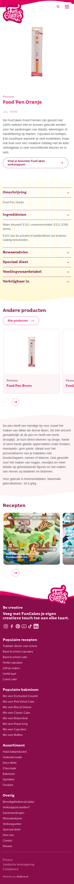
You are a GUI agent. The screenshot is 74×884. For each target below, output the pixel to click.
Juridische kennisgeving (18, 864)
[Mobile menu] (66, 6)
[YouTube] (24, 626)
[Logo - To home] (58, 596)
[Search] (58, 6)
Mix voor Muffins (13, 734)
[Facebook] (12, 626)
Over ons (8, 835)
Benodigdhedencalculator (18, 801)
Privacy (8, 859)
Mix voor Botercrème (15, 718)
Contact (7, 840)
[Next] (15, 402)
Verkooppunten (12, 823)
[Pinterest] (18, 626)
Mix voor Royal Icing (15, 723)
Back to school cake (15, 657)
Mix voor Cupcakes (14, 729)
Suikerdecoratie (12, 757)
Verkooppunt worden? (16, 807)
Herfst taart (9, 673)
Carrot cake (10, 679)
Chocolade (9, 768)
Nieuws (7, 846)
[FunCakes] (13, 13)
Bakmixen (9, 773)
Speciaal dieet (11, 829)
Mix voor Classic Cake (16, 712)
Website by (16, 876)
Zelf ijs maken (11, 668)
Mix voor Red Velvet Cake (18, 701)
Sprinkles (8, 779)
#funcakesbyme (12, 818)
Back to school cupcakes (18, 651)
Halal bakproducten (15, 751)
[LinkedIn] (36, 626)
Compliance (10, 869)
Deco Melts (10, 762)
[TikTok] (30, 626)
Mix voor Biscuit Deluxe (17, 707)
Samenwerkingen (13, 812)
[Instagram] (6, 626)
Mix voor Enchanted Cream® (20, 696)
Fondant (8, 785)
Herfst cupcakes (12, 662)
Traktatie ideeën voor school (20, 646)
